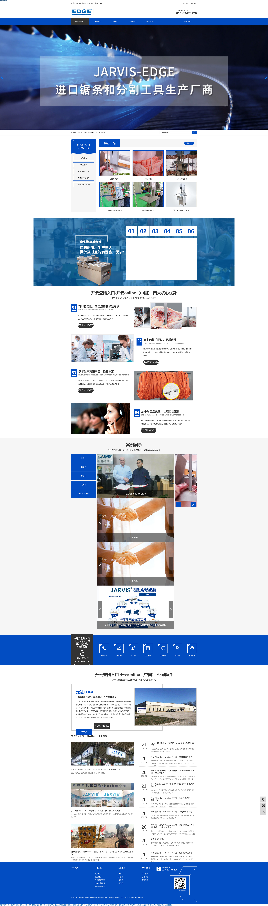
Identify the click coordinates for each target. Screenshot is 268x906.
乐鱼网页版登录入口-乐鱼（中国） (67, 905)
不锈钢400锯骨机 (148, 210)
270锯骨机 (148, 179)
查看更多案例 (83, 494)
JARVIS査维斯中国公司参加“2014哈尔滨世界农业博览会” (172, 744)
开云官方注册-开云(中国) (38, 905)
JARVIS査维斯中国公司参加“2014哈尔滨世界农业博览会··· (95, 770)
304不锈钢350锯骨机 (115, 210)
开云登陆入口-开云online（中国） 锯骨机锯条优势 (171, 757)
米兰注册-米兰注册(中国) (142, 905)
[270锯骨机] (148, 163)
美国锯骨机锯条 (157, 839)
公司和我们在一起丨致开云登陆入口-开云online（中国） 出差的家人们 (172, 772)
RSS (191, 3)
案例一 (121, 874)
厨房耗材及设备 (84, 185)
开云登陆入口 (80, 21)
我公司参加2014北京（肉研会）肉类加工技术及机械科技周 (95, 811)
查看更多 (189, 143)
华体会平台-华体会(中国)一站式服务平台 (161, 905)
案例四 (121, 883)
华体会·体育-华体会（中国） (107, 905)
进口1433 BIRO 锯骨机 (181, 210)
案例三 (121, 880)
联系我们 (187, 21)
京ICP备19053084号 (128, 897)
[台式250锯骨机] (114, 163)
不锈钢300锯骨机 (181, 179)
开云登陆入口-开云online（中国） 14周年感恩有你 (171, 812)
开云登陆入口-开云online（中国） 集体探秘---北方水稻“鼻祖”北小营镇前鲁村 (172, 826)
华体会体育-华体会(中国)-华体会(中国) (87, 905)
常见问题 (145, 880)
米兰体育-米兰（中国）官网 (23, 905)
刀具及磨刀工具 (92, 132)
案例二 (121, 877)
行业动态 (145, 877)
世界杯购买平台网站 (51, 905)
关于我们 (98, 21)
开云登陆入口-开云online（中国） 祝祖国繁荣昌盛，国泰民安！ (172, 799)
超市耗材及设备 (103, 132)
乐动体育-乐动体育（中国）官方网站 (125, 905)
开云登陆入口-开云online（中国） (86, 327)
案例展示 (133, 21)
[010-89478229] (263, 799)
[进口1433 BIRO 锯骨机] (181, 194)
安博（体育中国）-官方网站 (7, 905)
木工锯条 (83, 132)
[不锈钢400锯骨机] (148, 194)
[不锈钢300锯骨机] (181, 163)
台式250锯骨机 (115, 179)
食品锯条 (83, 158)
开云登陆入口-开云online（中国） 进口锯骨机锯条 (171, 853)
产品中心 (115, 21)
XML (195, 3)
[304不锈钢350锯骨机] (114, 194)
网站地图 (185, 3)
